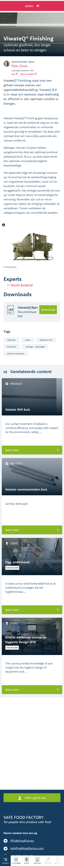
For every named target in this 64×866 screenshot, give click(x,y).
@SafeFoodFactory (22, 840)
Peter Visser (19, 66)
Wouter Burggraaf (22, 285)
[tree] (37, 861)
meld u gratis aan (35, 797)
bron (13, 74)
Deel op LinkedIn (27, 74)
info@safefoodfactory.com (27, 848)
